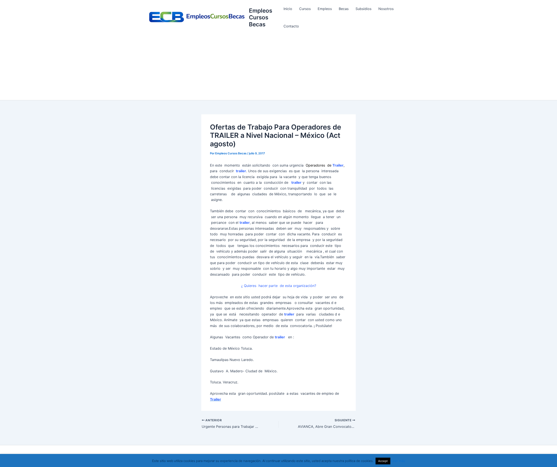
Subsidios (363, 9)
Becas (344, 9)
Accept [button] (383, 461)
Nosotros (386, 9)
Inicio (288, 9)
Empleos (325, 9)
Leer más (398, 461)
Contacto (291, 26)
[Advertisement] (278, 67)
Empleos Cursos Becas (260, 17)
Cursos (305, 9)
